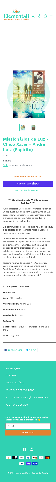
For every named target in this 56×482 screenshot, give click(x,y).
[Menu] (51, 16)
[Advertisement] (28, 49)
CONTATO (10, 375)
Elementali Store (22, 473)
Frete (5, 165)
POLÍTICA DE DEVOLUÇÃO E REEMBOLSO (27, 397)
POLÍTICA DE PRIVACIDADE (19, 390)
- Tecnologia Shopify (39, 473)
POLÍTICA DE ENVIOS (16, 405)
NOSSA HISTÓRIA (14, 382)
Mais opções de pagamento (28, 190)
